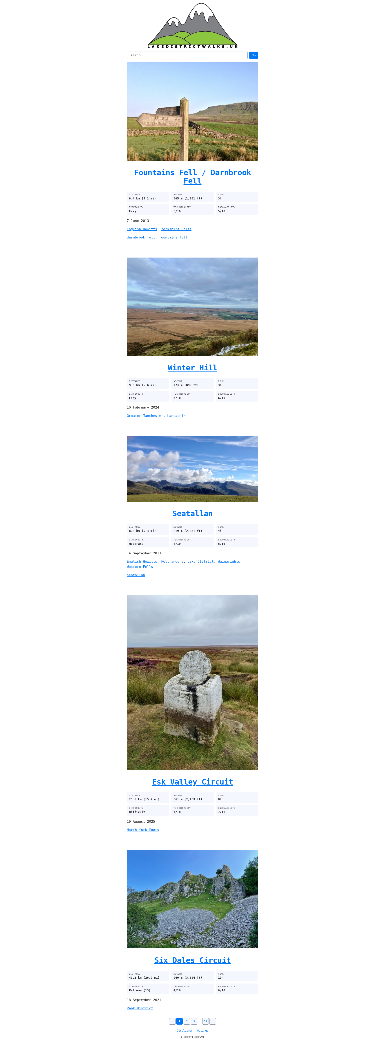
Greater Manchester (145, 416)
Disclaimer (185, 1030)
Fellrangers (172, 562)
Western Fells (140, 567)
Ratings (202, 1030)
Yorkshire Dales (176, 229)
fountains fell (173, 237)
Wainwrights (229, 562)
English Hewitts (142, 229)
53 (205, 1021)
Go (254, 55)
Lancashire (177, 416)
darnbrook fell (141, 237)
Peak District (140, 1008)
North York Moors (143, 830)
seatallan (136, 575)
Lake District (200, 562)
